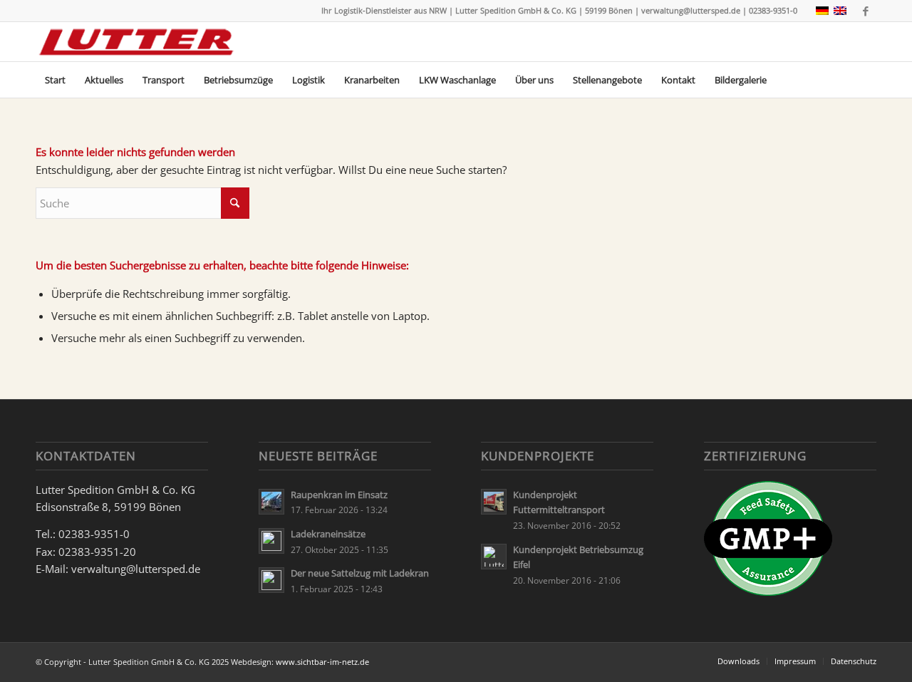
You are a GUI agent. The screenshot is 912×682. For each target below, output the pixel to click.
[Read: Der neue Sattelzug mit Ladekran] (271, 580)
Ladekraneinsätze (328, 533)
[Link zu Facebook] (865, 10)
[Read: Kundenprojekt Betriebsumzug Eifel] (494, 556)
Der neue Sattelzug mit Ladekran (360, 573)
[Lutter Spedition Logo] (137, 41)
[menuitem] (55, 80)
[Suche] (867, 80)
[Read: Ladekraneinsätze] (271, 541)
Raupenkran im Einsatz (339, 494)
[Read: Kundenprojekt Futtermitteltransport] (494, 502)
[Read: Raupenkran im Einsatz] (271, 502)
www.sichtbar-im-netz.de (322, 661)
